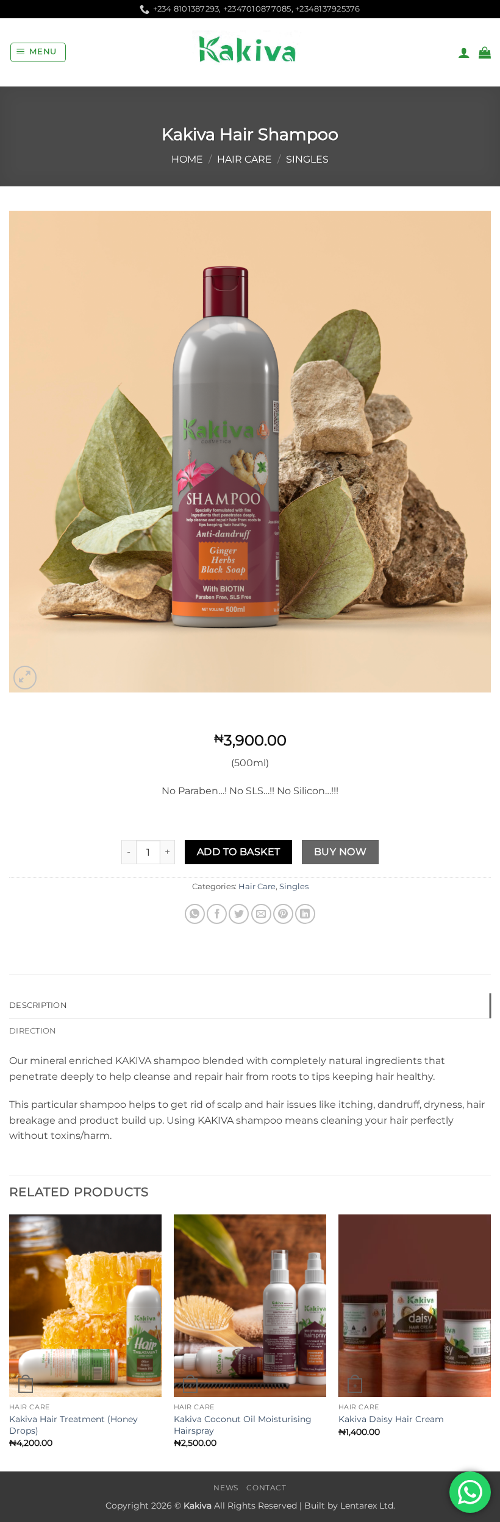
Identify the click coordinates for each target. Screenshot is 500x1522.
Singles (307, 159)
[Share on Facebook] (217, 914)
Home (187, 159)
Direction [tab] (32, 1030)
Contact (266, 1487)
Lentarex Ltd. (367, 1505)
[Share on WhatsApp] (195, 914)
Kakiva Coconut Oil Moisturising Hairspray (243, 1425)
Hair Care (244, 159)
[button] (38, 52)
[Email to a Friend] (261, 914)
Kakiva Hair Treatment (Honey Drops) (73, 1425)
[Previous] (10, 1341)
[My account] (464, 52)
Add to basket (238, 852)
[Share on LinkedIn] (305, 914)
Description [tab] (38, 1005)
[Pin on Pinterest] (283, 914)
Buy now (340, 852)
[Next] (490, 1341)
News (225, 1487)
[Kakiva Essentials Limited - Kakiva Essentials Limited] (250, 52)
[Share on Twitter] (239, 914)
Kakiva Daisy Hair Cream (391, 1419)
